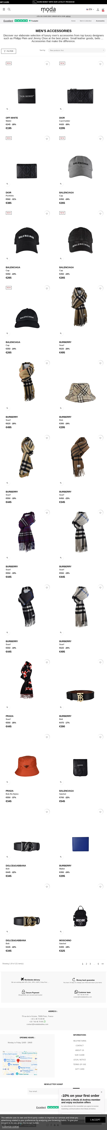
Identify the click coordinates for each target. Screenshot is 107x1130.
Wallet (8, 121)
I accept (95, 1119)
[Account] (97, 9)
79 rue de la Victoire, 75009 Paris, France (37, 1016)
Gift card (79, 1069)
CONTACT (80, 1046)
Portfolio (10, 196)
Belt (61, 719)
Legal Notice (79, 1060)
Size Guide (80, 1055)
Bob (61, 420)
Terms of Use (79, 1064)
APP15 (68, 16)
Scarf (61, 345)
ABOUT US (79, 1050)
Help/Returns (79, 1041)
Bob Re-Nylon (12, 794)
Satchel (62, 794)
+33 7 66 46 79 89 (82, 994)
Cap (61, 196)
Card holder (64, 121)
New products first (77, 50)
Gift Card (4, 2)
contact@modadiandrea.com (82, 997)
